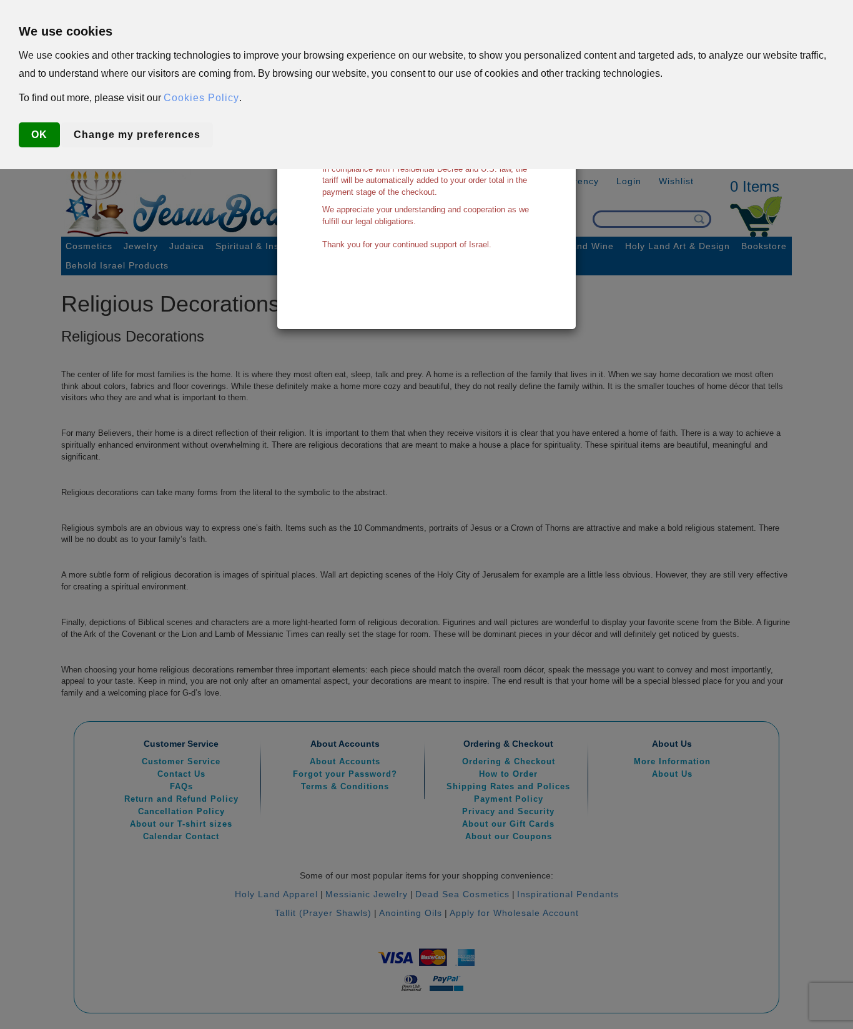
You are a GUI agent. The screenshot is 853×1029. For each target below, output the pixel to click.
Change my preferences (137, 134)
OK (39, 134)
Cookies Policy (201, 97)
